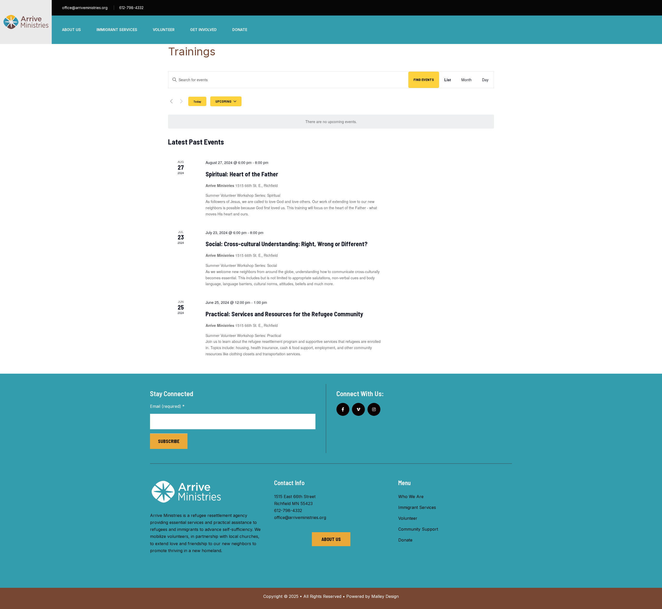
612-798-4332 (131, 7)
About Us (331, 539)
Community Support (418, 529)
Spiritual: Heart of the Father (242, 174)
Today (197, 101)
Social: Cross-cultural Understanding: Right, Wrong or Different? (286, 243)
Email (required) (167, 406)
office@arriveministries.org (85, 7)
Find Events (423, 79)
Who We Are (411, 496)
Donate (405, 540)
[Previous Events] (171, 101)
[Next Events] (181, 101)
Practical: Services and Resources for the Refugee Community (284, 314)
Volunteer (407, 518)
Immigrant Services (417, 507)
